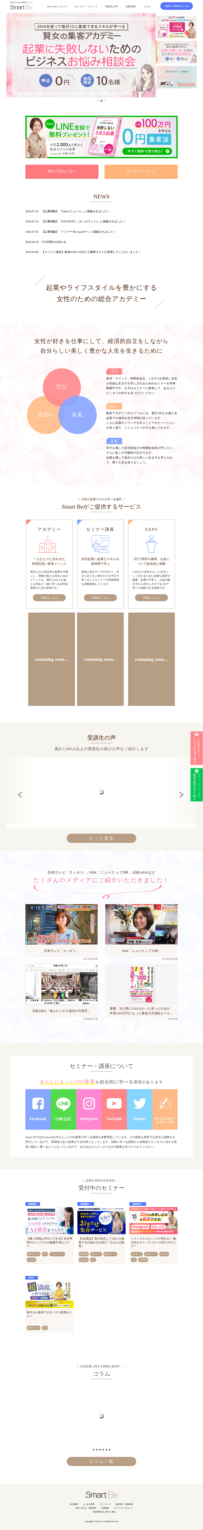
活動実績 (131, 6)
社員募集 (105, 1508)
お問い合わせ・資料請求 (85, 1508)
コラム (147, 6)
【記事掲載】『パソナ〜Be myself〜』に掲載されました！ (79, 231)
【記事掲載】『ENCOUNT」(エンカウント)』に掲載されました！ (84, 221)
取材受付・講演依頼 (124, 1504)
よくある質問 (88, 1504)
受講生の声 (111, 6)
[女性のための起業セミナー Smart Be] (101, 1497)
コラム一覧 (101, 1461)
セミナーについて (141, 171)
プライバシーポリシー (123, 1508)
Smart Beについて (57, 6)
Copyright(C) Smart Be (93, 1521)
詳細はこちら (49, 597)
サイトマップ (105, 1504)
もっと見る (101, 838)
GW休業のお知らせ (54, 241)
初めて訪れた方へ (62, 171)
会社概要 (74, 1504)
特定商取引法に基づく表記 (104, 1512)
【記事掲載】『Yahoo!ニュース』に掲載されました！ (76, 211)
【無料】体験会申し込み (177, 6)
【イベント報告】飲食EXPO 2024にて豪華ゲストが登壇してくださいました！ (91, 252)
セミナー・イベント (86, 6)
